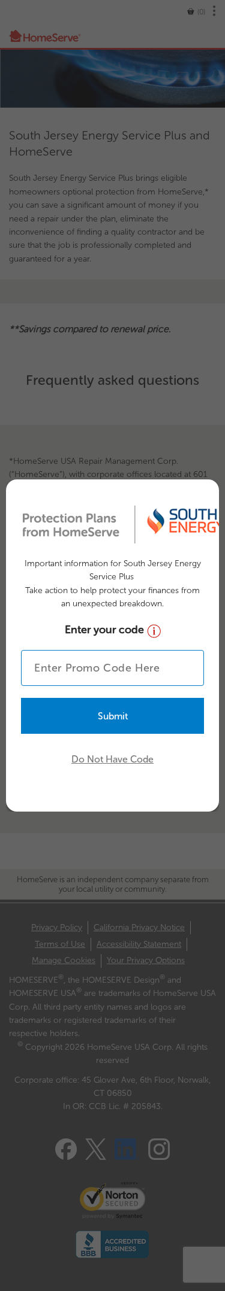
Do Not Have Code (112, 759)
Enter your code (106, 629)
